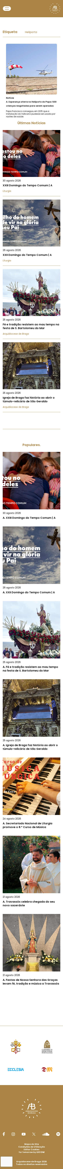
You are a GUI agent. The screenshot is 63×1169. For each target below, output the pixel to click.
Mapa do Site (31, 1144)
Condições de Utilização (31, 1146)
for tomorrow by (32, 1152)
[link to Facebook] (4, 1134)
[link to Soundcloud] (45, 1134)
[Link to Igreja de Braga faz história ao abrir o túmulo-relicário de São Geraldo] (31, 377)
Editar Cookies (31, 1149)
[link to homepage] (55, 8)
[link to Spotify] (58, 1134)
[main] (31, 514)
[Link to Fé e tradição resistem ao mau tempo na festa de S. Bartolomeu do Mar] (31, 304)
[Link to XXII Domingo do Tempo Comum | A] (31, 233)
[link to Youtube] (24, 1134)
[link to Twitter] (34, 1134)
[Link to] (31, 81)
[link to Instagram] (13, 1134)
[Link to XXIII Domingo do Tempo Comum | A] (31, 163)
